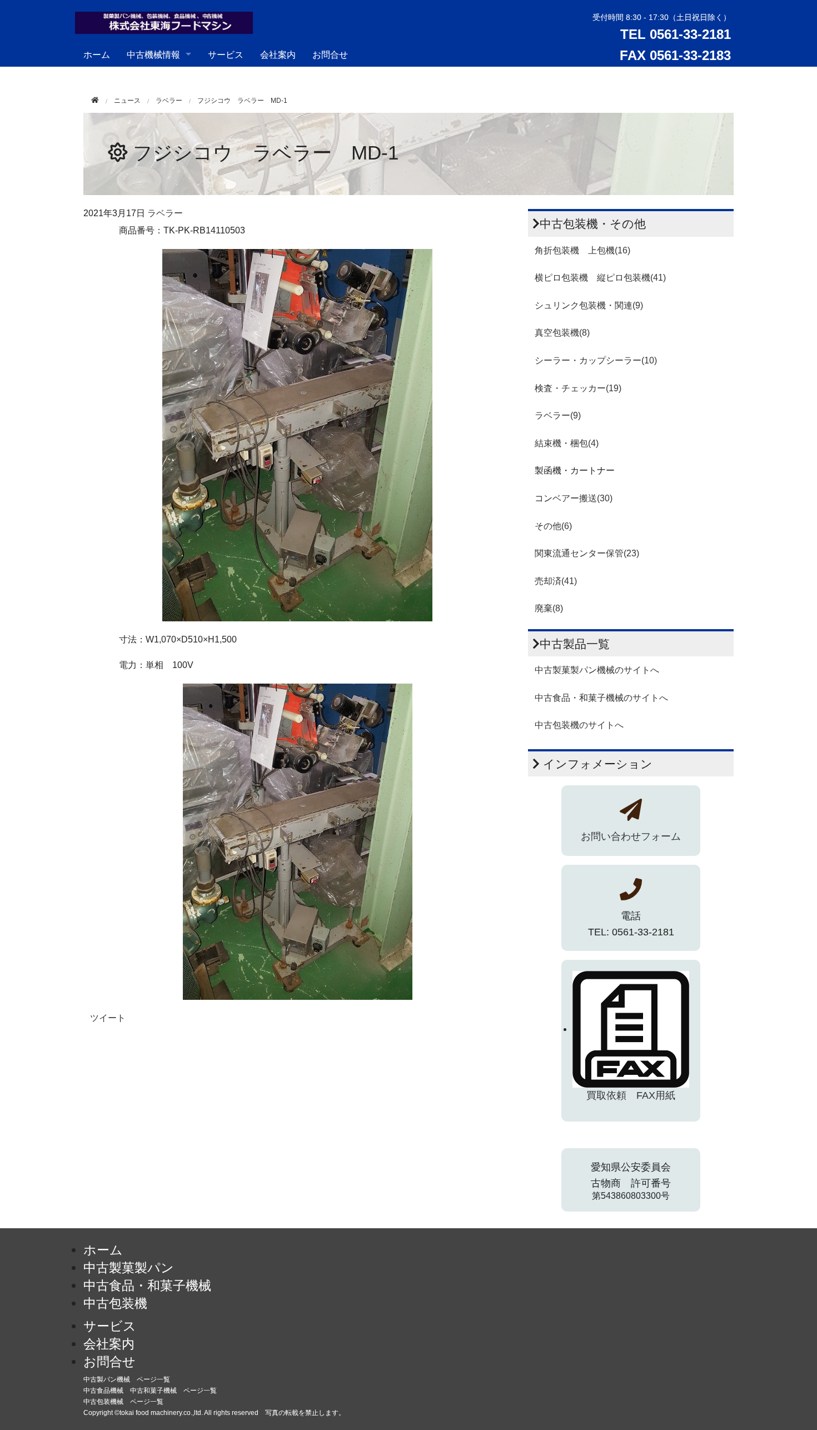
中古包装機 (115, 1303)
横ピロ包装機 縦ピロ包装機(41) (600, 277)
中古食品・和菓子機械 (147, 1285)
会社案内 (278, 54)
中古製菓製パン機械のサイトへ (597, 670)
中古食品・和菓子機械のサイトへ (601, 697)
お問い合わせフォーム (631, 836)
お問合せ (330, 54)
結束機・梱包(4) (567, 443)
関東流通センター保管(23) (587, 553)
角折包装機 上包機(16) (582, 250)
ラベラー (169, 100)
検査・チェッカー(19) (578, 388)
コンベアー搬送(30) (573, 498)
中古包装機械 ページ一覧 (123, 1402)
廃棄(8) (549, 608)
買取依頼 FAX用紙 (630, 1095)
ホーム (96, 54)
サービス (225, 54)
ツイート (108, 1018)
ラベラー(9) (558, 415)
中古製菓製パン (128, 1267)
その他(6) (553, 526)
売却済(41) (556, 581)
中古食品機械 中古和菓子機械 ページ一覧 (150, 1390)
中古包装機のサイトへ (579, 725)
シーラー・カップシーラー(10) (596, 360)
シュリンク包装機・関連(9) (589, 305)
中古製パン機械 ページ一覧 (126, 1379)
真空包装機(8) (562, 332)
